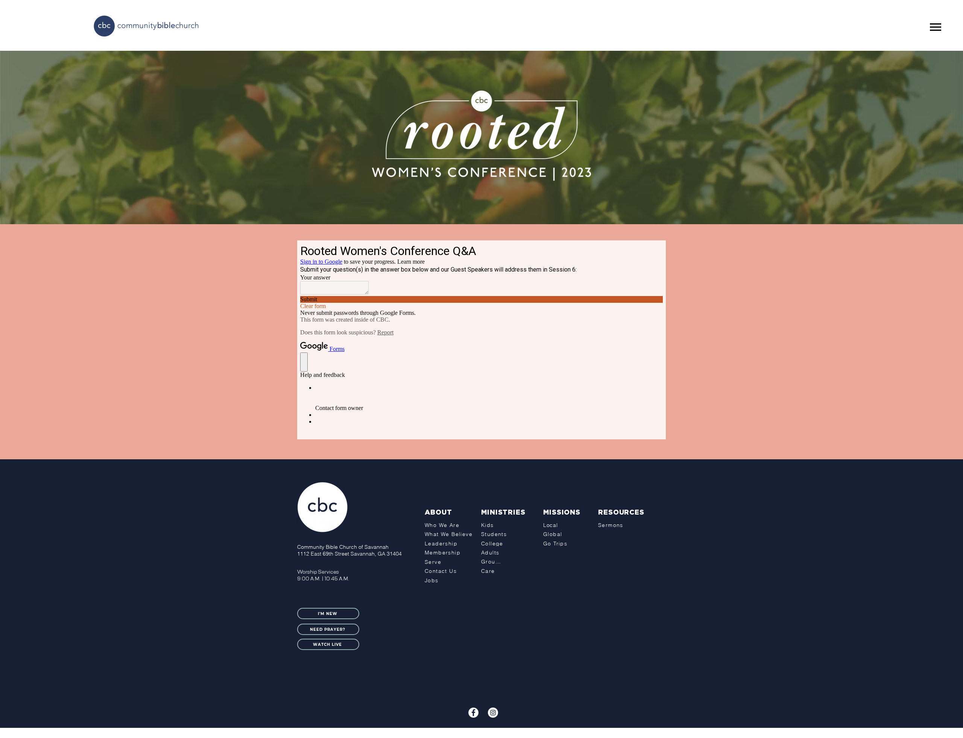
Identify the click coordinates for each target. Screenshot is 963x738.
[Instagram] (493, 713)
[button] (935, 27)
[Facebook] (473, 713)
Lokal (514, 733)
